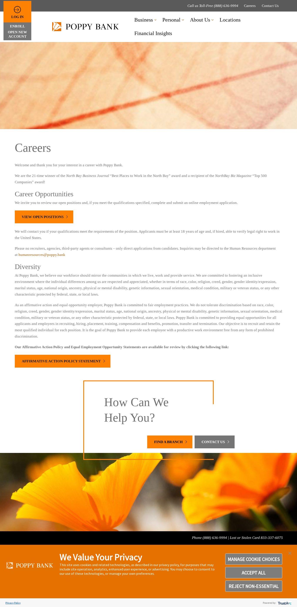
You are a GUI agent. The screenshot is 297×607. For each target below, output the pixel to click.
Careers (250, 6)
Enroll (17, 26)
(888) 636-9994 (215, 538)
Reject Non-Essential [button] (254, 586)
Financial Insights (153, 33)
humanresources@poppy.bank (41, 255)
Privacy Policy (13, 602)
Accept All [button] (254, 573)
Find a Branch (168, 442)
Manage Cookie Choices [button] (254, 559)
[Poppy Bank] (87, 26)
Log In (17, 17)
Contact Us (270, 6)
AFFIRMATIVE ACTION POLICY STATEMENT (61, 361)
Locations (230, 20)
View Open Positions (42, 217)
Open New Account (17, 34)
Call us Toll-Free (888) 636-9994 (212, 6)
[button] (289, 553)
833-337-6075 (272, 538)
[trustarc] (284, 602)
